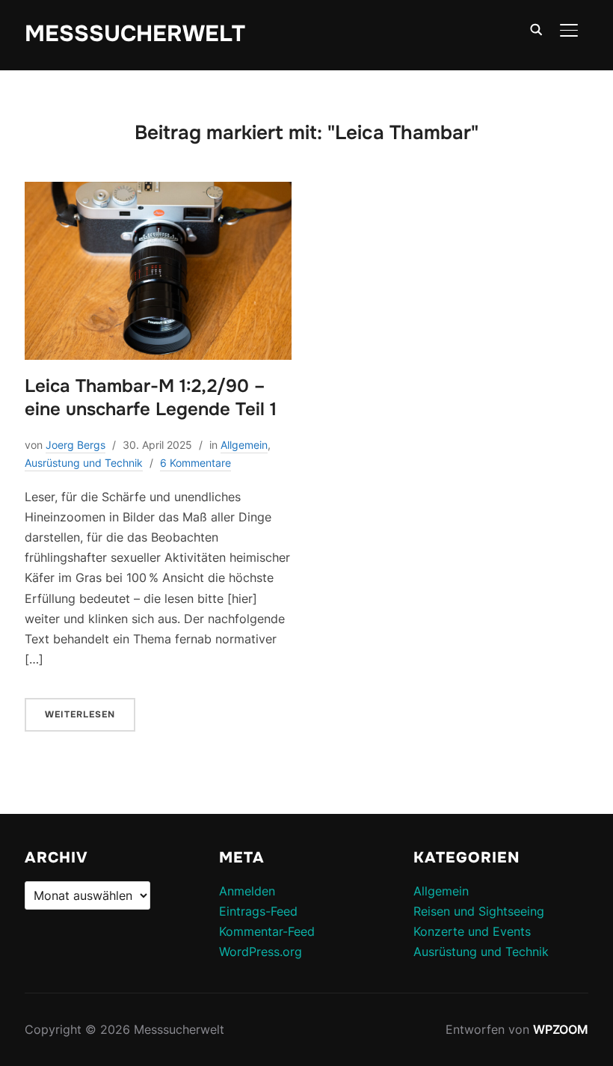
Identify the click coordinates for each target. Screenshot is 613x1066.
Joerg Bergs (75, 444)
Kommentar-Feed (267, 931)
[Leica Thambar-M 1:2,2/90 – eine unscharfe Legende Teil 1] (158, 191)
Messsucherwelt (135, 33)
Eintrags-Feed (258, 911)
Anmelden (247, 890)
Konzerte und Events (472, 931)
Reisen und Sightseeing (478, 911)
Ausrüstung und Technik (84, 462)
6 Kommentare (195, 462)
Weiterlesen (80, 714)
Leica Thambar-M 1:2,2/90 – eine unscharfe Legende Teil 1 (151, 397)
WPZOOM (560, 1029)
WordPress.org (260, 951)
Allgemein (244, 444)
